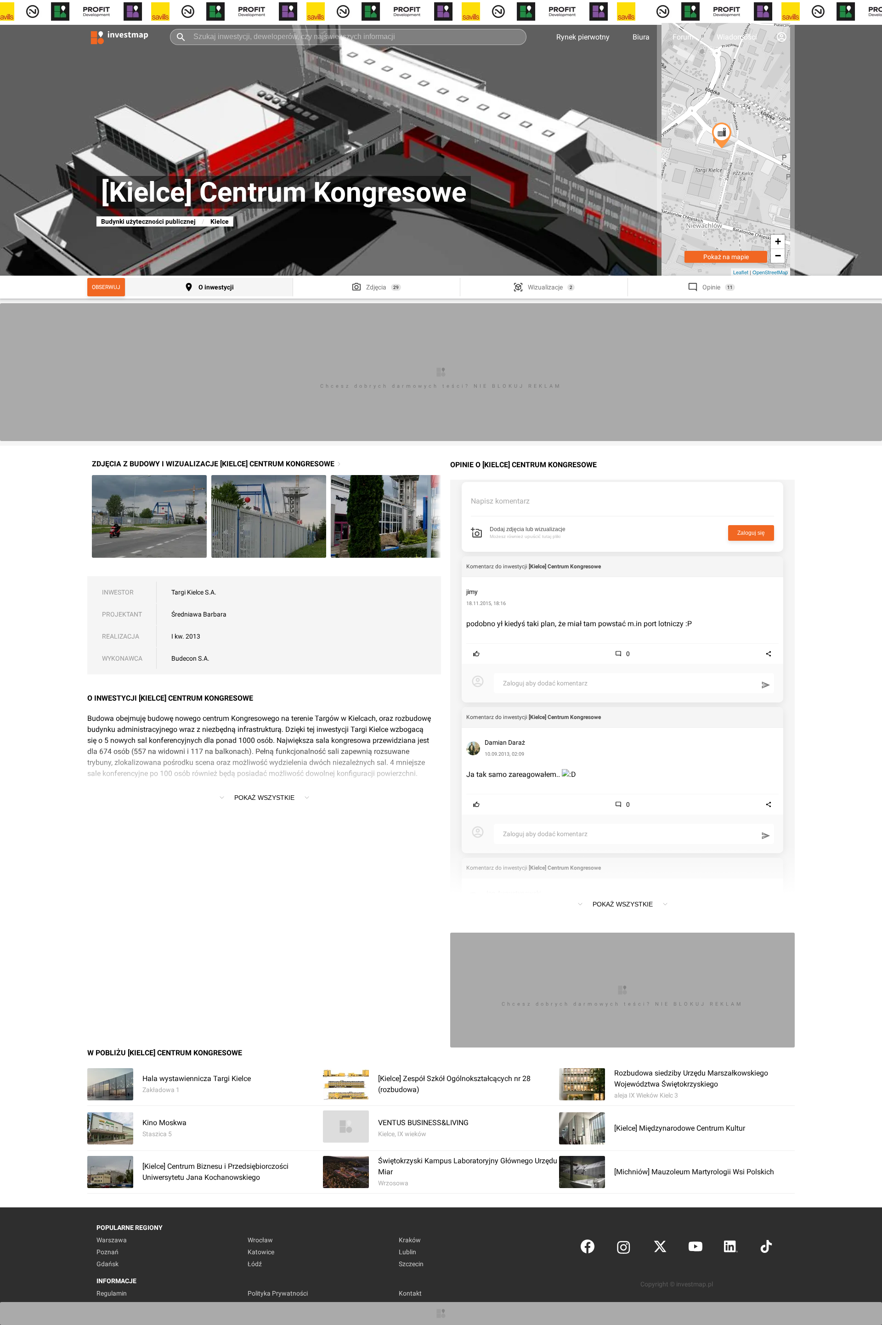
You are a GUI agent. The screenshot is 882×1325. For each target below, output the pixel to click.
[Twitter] (660, 1248)
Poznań (107, 1252)
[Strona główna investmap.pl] (119, 37)
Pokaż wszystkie (264, 797)
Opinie (711, 287)
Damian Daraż (505, 742)
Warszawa (111, 1240)
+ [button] (778, 241)
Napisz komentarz (500, 501)
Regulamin (111, 1293)
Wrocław (260, 1240)
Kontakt (410, 1293)
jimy (472, 591)
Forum (683, 37)
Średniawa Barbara (198, 614)
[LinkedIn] (731, 1248)
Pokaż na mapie (726, 256)
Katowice (261, 1252)
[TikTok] (766, 1248)
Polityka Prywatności (278, 1293)
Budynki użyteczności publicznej (148, 221)
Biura (641, 37)
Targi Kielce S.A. (193, 592)
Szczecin (411, 1264)
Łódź (255, 1264)
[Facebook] (587, 1248)
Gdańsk (107, 1264)
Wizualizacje (545, 287)
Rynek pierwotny (583, 37)
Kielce (219, 221)
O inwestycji (216, 287)
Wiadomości (737, 37)
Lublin (407, 1252)
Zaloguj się (751, 533)
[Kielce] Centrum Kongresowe (565, 566)
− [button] (778, 255)
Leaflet (740, 272)
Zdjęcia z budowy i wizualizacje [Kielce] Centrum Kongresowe (213, 463)
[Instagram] (624, 1248)
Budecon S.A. (190, 658)
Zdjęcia (376, 287)
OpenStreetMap (770, 272)
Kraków (410, 1240)
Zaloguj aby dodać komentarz (545, 683)
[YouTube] (695, 1248)
